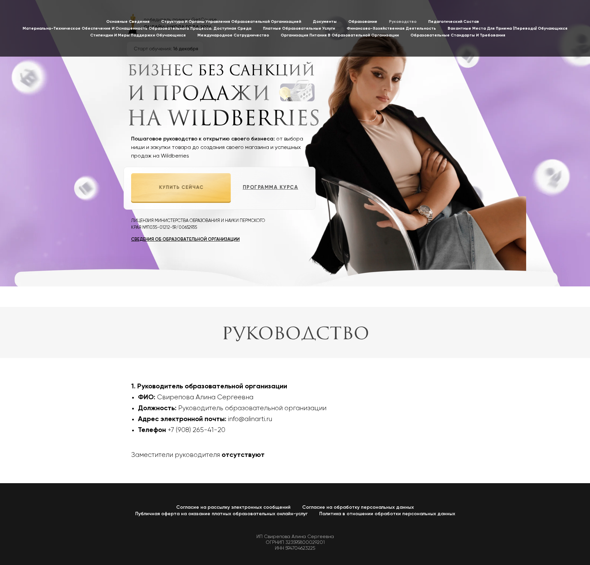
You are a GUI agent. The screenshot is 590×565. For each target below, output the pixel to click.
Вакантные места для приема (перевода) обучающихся (507, 29)
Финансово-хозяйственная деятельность (391, 29)
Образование (362, 22)
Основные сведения (128, 22)
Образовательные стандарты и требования (457, 35)
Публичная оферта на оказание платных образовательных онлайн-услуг (221, 513)
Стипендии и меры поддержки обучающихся (138, 35)
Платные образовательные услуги (299, 29)
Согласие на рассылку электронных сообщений (233, 507)
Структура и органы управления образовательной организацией (231, 22)
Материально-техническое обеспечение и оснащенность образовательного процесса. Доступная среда (137, 29)
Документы (325, 22)
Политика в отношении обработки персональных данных (387, 513)
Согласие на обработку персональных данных (358, 507)
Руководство (403, 22)
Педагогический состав (453, 22)
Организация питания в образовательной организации (340, 35)
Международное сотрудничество (233, 35)
